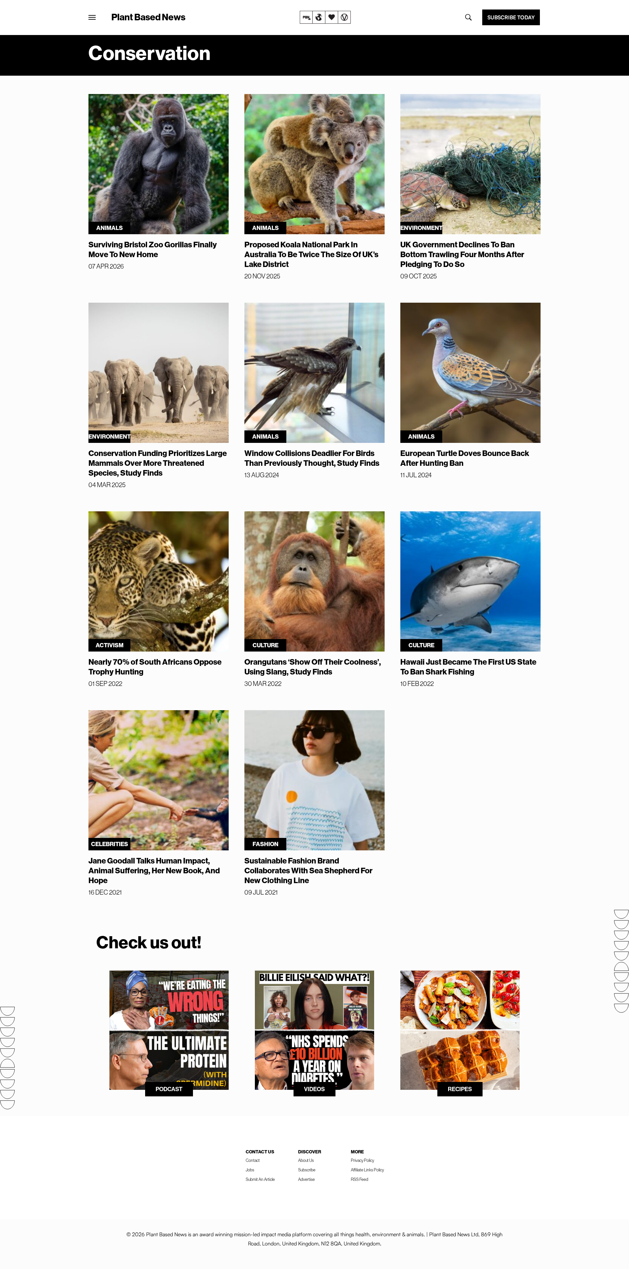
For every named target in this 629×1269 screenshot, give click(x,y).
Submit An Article (260, 1179)
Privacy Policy (362, 1160)
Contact (253, 1160)
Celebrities (109, 844)
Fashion (265, 844)
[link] (325, 17)
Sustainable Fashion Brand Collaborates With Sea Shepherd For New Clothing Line (308, 870)
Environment (421, 228)
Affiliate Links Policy (367, 1169)
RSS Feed (359, 1179)
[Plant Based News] (92, 17)
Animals (109, 228)
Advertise (306, 1179)
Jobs (250, 1169)
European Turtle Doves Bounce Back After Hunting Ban (464, 458)
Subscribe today (511, 17)
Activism (110, 645)
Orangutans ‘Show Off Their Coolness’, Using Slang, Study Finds (312, 666)
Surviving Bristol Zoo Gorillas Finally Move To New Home (152, 249)
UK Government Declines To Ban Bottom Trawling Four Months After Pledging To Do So (462, 254)
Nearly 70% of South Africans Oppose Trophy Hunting (154, 666)
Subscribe (306, 1169)
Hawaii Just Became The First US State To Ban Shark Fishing (468, 666)
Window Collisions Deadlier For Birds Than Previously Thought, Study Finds (311, 458)
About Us (306, 1160)
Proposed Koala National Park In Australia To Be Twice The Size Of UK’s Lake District (311, 254)
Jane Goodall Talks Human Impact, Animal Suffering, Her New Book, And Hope (154, 870)
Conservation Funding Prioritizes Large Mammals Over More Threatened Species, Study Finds (157, 463)
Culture (265, 645)
